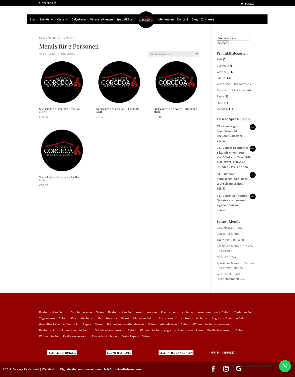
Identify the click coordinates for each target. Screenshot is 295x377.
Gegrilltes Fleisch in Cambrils (58, 324)
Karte (60, 19)
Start (33, 19)
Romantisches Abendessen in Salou (131, 324)
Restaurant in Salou (52, 312)
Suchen (222, 43)
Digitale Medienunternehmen (80, 369)
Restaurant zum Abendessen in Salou (64, 330)
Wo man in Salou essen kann (212, 324)
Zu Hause (207, 19)
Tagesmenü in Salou (230, 240)
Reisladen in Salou (104, 336)
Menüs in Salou (143, 318)
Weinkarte (223, 72)
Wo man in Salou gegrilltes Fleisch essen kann (171, 330)
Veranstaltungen (101, 19)
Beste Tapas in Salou (135, 336)
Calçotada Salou (82, 318)
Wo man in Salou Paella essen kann (63, 336)
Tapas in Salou (93, 324)
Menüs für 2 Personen (232, 90)
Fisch (220, 102)
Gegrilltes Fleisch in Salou (229, 318)
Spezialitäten (125, 19)
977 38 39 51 (49, 3)
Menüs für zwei (227, 257)
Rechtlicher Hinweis (62, 353)
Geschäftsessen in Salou (87, 312)
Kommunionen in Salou (213, 312)
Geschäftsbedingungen (176, 353)
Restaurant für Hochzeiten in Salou (183, 318)
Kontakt (182, 19)
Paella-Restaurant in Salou (225, 330)
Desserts (222, 108)
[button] (285, 366)
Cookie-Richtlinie (119, 353)
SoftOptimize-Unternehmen (123, 369)
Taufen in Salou (244, 312)
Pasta (220, 96)
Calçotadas (79, 19)
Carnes (221, 65)
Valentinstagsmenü (230, 227)
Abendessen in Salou (174, 324)
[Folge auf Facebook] (213, 368)
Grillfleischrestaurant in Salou (115, 330)
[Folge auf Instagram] (226, 368)
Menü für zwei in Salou (113, 318)
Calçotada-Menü (228, 234)
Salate (221, 78)
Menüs (44, 19)
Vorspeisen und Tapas (232, 84)
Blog (195, 19)
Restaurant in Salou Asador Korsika (132, 312)
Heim (42, 38)
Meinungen (166, 19)
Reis (219, 59)
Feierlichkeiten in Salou (177, 312)
